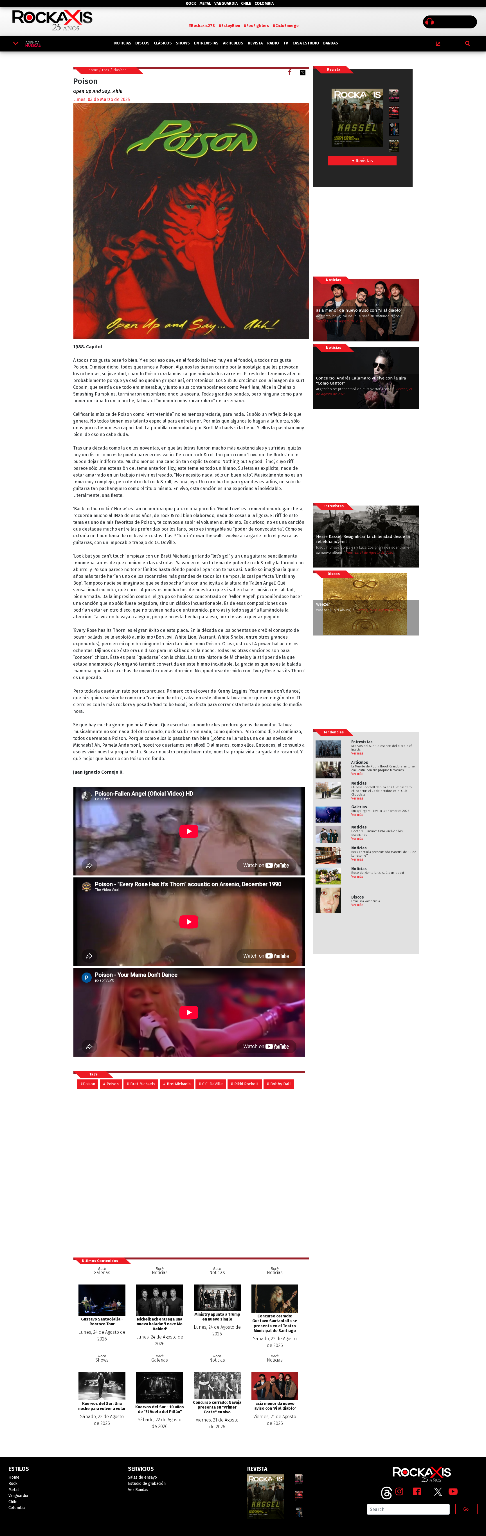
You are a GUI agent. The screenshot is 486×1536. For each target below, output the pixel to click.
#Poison (87, 1084)
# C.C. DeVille (211, 1084)
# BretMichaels (177, 1084)
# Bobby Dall (279, 1084)
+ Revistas (362, 160)
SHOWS (183, 43)
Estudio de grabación (147, 1483)
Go (466, 1509)
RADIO (273, 43)
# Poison (111, 1084)
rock (105, 70)
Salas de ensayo (142, 1477)
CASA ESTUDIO (305, 43)
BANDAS (330, 43)
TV (286, 43)
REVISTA (255, 43)
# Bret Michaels (141, 1084)
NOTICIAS (122, 43)
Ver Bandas (138, 1489)
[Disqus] (191, 1172)
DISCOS (142, 43)
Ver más (357, 753)
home (93, 70)
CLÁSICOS (163, 43)
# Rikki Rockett (245, 1084)
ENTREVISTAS (206, 43)
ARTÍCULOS (233, 43)
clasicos (120, 70)
